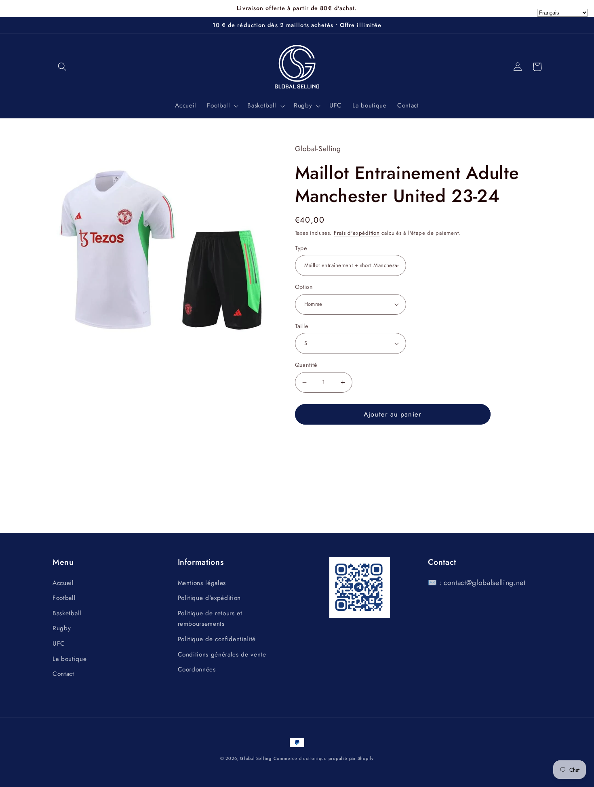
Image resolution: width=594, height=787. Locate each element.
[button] (62, 66)
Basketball (67, 613)
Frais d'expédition (357, 233)
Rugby (62, 628)
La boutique (69, 658)
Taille (301, 326)
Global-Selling (256, 758)
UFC (59, 643)
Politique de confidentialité (217, 639)
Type (301, 248)
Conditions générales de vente (222, 654)
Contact (63, 673)
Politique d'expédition (209, 597)
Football (64, 597)
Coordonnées (197, 669)
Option (304, 287)
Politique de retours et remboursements (210, 619)
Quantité (306, 365)
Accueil (63, 583)
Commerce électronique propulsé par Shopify (324, 758)
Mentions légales (202, 583)
